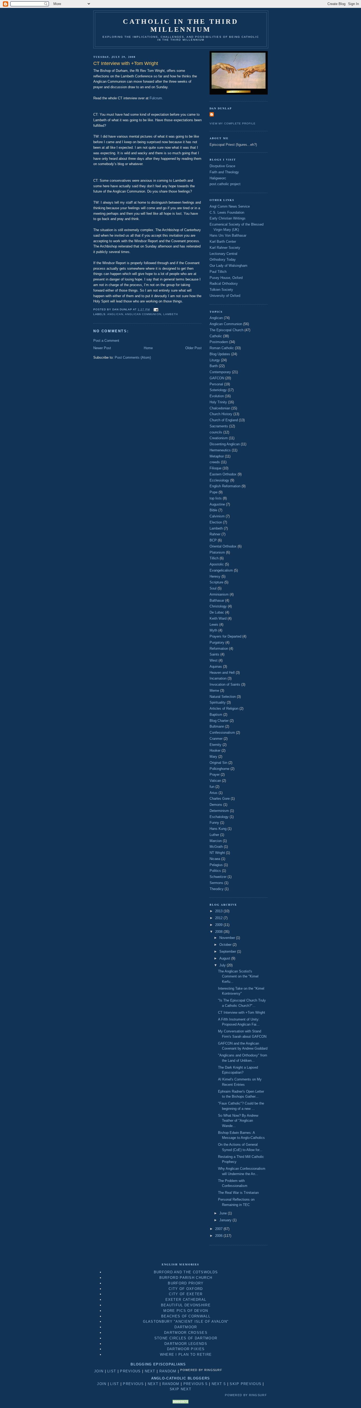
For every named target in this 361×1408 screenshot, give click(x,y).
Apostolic (217, 564)
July (223, 965)
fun (212, 787)
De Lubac (217, 612)
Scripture (216, 582)
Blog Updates (220, 354)
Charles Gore (220, 799)
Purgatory (217, 642)
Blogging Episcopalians (158, 1364)
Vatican (215, 781)
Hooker (215, 750)
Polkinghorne (219, 769)
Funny (214, 823)
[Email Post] (155, 309)
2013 (219, 911)
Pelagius (216, 865)
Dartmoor (185, 1327)
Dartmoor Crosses (185, 1333)
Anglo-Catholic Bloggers (180, 1378)
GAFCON (217, 378)
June (223, 1213)
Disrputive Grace (222, 166)
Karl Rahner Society (225, 248)
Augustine (217, 504)
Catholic (216, 336)
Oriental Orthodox (223, 546)
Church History (221, 414)
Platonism (217, 552)
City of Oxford (186, 1289)
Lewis (214, 624)
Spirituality (218, 702)
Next (150, 1371)
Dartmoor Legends (185, 1344)
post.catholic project (225, 184)
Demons (216, 805)
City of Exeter (185, 1294)
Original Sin (218, 763)
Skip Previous (245, 1384)
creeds (215, 462)
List (111, 1371)
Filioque (215, 468)
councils (216, 432)
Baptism (216, 715)
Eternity (215, 745)
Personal (216, 384)
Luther (214, 835)
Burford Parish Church (185, 1278)
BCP (213, 540)
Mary (213, 757)
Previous (130, 1371)
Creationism (219, 438)
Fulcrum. (156, 98)
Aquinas (216, 666)
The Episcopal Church (226, 330)
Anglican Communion (143, 314)
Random (168, 1371)
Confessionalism (222, 733)
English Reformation (225, 486)
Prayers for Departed (225, 636)
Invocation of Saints (225, 684)
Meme (214, 691)
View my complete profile (233, 123)
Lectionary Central (223, 254)
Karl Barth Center (223, 242)
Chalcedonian (220, 408)
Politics (215, 871)
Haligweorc (218, 178)
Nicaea (215, 859)
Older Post (193, 348)
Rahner (215, 534)
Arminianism (219, 594)
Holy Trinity (218, 402)
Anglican (115, 314)
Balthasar (217, 600)
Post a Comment (106, 341)
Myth (213, 630)
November (227, 938)
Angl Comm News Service (230, 206)
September (228, 951)
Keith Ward (218, 618)
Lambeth (170, 314)
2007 (219, 1229)
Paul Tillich (218, 272)
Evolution (217, 396)
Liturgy (215, 360)
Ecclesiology (219, 480)
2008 (219, 932)
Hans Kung (218, 829)
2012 (219, 918)
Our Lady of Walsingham (228, 266)
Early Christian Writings (228, 218)
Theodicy (217, 889)
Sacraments (219, 426)
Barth (214, 366)
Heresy (215, 576)
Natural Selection (223, 697)
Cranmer (216, 739)
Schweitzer (218, 877)
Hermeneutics (220, 450)
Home (148, 348)
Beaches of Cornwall (185, 1316)
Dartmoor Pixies (186, 1349)
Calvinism (217, 516)
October (226, 945)
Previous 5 (195, 1384)
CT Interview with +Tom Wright (241, 1012)
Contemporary (220, 372)
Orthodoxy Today (223, 259)
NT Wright (217, 853)
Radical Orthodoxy (224, 284)
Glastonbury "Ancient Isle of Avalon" (186, 1321)
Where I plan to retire (186, 1354)
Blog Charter (219, 721)
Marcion (216, 841)
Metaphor (217, 456)
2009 (219, 925)
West (213, 660)
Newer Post (102, 348)
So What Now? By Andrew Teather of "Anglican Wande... (238, 1121)
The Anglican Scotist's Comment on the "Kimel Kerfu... (238, 976)
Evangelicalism (221, 570)
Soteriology (218, 390)
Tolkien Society (221, 290)
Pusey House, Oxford (226, 278)
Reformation (219, 649)
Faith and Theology (224, 172)
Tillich (214, 558)
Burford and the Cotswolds (186, 1272)
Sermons (216, 883)
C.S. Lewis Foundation (227, 212)
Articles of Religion (224, 708)
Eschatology (219, 817)
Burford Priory (185, 1283)
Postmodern (219, 342)
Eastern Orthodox (223, 474)
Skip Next (180, 1389)
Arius (213, 793)
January (226, 1220)
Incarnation (218, 678)
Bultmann (217, 726)
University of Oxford (225, 296)
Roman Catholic (222, 348)
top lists (216, 498)
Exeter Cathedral (185, 1300)
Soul (213, 588)
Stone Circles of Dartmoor (185, 1338)
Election (216, 522)
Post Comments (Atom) (133, 357)
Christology (218, 606)
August (225, 958)
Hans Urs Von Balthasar (228, 235)
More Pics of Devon (185, 1311)
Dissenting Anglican (225, 444)
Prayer (215, 774)
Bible (213, 510)
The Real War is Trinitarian (238, 1193)
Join (98, 1371)
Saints (214, 654)
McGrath (216, 847)
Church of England (224, 420)
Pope (213, 492)
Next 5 (219, 1384)
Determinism (219, 811)
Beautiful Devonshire (186, 1305)
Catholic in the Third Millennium (180, 25)
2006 (219, 1236)
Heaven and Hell (222, 673)
